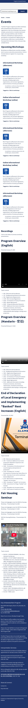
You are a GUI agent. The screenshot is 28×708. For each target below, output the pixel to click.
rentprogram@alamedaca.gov (12, 611)
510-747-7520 (8, 609)
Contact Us (3, 686)
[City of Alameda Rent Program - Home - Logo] (10, 5)
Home (2, 17)
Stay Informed (4, 688)
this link (9, 502)
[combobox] (20, 1)
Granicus (3, 700)
